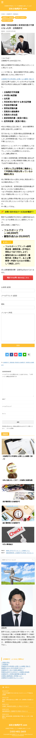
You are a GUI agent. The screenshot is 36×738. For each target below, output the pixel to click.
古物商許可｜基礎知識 (8, 362)
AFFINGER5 (21, 735)
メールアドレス (7, 406)
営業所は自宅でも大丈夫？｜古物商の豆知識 (15, 672)
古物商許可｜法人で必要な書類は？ (12, 670)
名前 (4, 399)
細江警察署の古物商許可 (11, 523)
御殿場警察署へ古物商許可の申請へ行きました (20, 553)
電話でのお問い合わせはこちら (18, 277)
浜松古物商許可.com (18, 9)
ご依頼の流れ (5, 662)
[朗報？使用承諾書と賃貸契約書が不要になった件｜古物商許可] (20, 354)
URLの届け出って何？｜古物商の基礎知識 (17, 480)
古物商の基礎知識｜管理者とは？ (11, 676)
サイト (4, 413)
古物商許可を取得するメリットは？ (12, 678)
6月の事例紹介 (8, 544)
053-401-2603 (18, 731)
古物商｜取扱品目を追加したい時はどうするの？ (15, 706)
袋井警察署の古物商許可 (11, 501)
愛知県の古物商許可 (20, 362)
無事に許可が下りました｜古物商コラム (18, 550)
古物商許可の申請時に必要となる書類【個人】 (17, 79)
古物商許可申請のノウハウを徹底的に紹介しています (18, 728)
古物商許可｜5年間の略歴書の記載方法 (13, 674)
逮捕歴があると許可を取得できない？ (13, 668)
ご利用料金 (4, 664)
